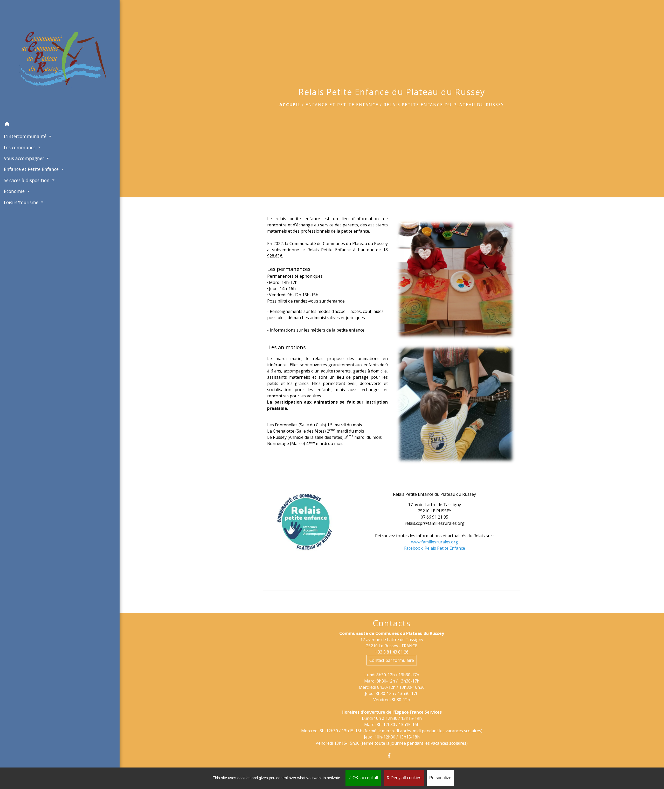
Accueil (289, 104)
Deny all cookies (405, 778)
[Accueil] (60, 59)
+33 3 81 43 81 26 (392, 652)
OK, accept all (364, 778)
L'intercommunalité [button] (26, 136)
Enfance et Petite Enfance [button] (32, 169)
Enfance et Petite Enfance (342, 104)
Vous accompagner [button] (24, 158)
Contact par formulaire (391, 660)
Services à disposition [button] (27, 180)
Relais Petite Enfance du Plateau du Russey (444, 104)
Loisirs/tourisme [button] (22, 202)
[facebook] (391, 755)
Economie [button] (15, 191)
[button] (60, 125)
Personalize (440, 778)
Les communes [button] (20, 147)
